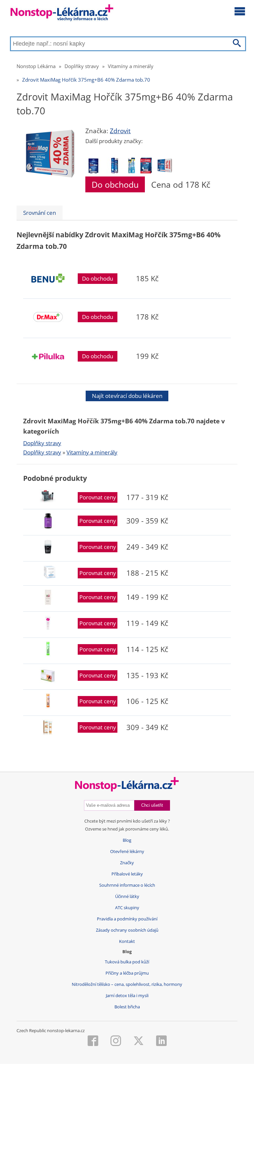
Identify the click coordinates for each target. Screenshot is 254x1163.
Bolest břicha (127, 1007)
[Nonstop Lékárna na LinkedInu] (161, 1041)
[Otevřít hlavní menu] (239, 11)
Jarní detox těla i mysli (127, 995)
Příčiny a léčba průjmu (127, 973)
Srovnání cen (39, 212)
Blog (127, 840)
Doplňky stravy (81, 66)
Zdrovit (120, 131)
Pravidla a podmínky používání (127, 919)
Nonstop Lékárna (36, 66)
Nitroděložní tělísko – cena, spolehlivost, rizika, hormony (127, 984)
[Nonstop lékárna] (62, 14)
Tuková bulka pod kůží (127, 962)
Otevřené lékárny (127, 851)
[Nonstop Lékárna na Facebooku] (93, 1041)
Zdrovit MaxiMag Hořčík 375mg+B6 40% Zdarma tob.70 (86, 79)
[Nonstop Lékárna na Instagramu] (116, 1041)
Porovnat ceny (97, 497)
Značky (127, 863)
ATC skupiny (127, 908)
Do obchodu (115, 184)
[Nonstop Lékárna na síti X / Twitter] (138, 1041)
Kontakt (127, 941)
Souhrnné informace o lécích (127, 885)
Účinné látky (127, 896)
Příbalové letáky (127, 874)
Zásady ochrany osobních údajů (127, 930)
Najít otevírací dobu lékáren (127, 396)
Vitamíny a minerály (130, 66)
